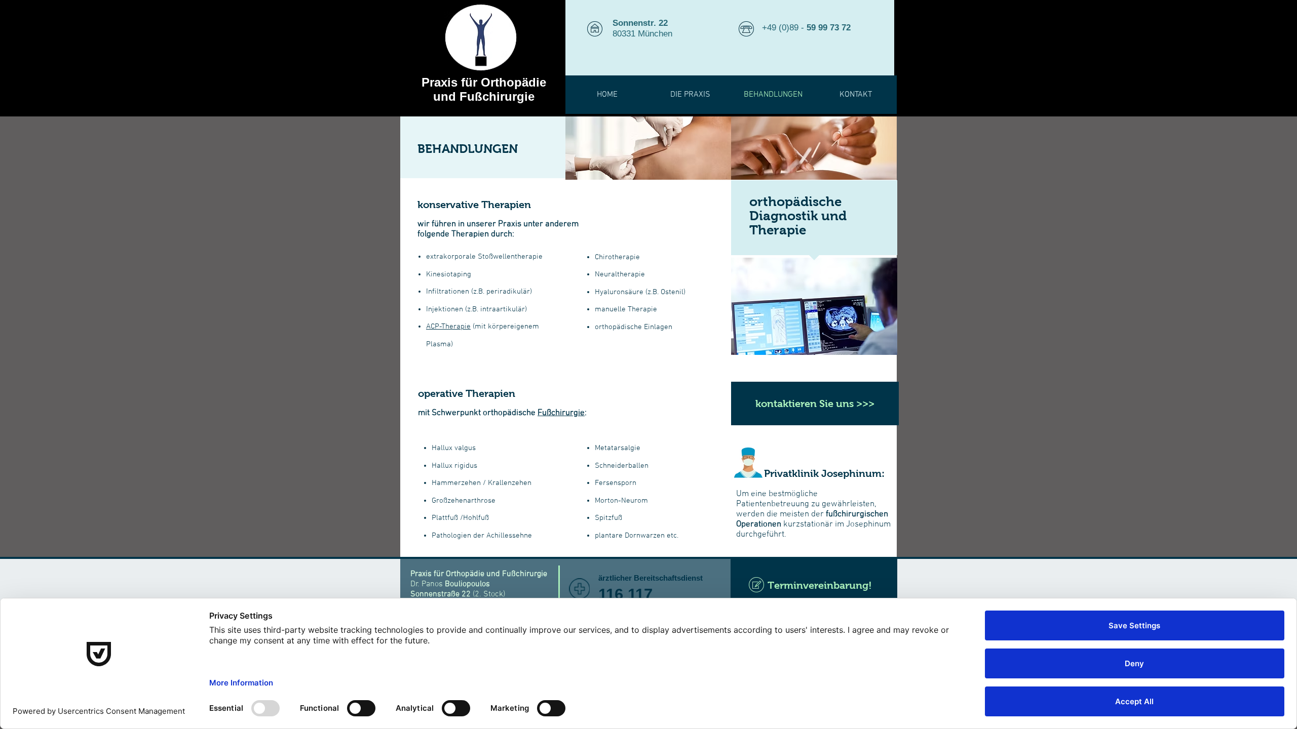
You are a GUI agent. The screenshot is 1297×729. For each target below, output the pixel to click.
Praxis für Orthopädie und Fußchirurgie (484, 89)
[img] (648, 148)
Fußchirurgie (561, 413)
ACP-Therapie (448, 326)
